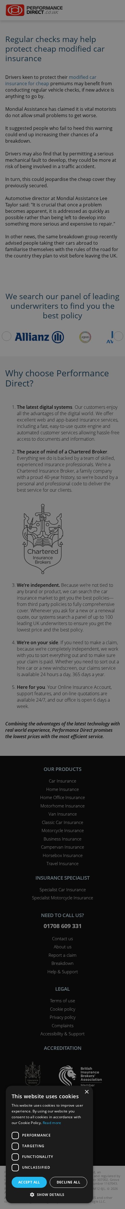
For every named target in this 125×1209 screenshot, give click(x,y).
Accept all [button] (29, 1182)
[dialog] (62, 604)
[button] (49, 1194)
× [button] (86, 1092)
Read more (52, 1122)
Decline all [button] (68, 1182)
